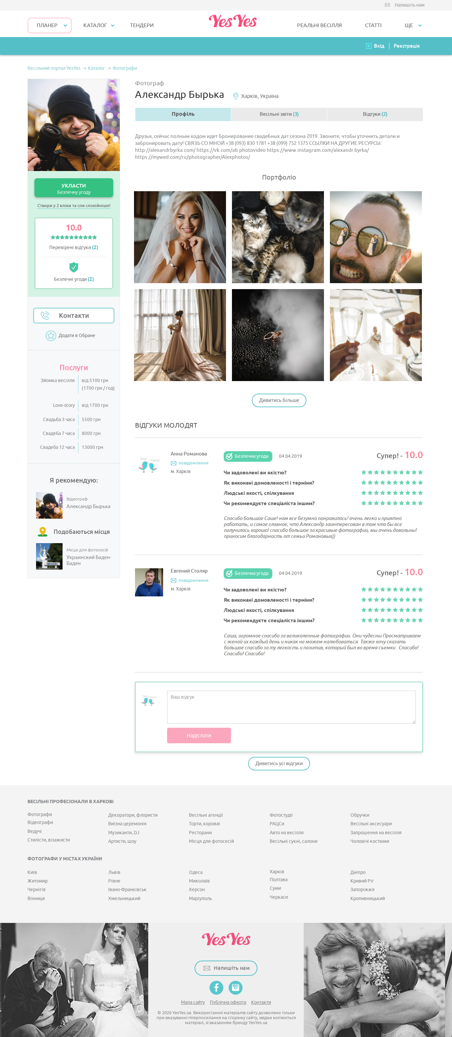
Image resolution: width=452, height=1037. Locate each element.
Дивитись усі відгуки (279, 763)
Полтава (279, 880)
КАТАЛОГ (95, 25)
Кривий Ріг (362, 881)
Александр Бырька (89, 507)
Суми (275, 888)
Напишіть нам (410, 5)
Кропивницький (367, 898)
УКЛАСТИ (74, 188)
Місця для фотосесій (211, 841)
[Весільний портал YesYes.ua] (232, 24)
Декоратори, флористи (133, 815)
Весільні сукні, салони (293, 841)
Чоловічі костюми (369, 841)
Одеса (196, 872)
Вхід (379, 46)
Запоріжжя (362, 889)
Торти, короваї (204, 824)
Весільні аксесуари (371, 824)
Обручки (359, 815)
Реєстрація (407, 46)
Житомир (37, 881)
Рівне (114, 881)
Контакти (74, 315)
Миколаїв (199, 881)
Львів (114, 872)
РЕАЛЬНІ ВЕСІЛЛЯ (319, 25)
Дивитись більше (279, 400)
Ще (409, 25)
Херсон (197, 889)
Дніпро (358, 872)
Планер (47, 25)
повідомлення (193, 463)
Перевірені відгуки (73, 247)
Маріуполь (200, 898)
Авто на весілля (287, 833)
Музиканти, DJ (123, 833)
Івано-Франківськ (127, 889)
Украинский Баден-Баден (89, 561)
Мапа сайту (193, 1002)
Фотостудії (281, 815)
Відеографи (40, 822)
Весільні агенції (206, 815)
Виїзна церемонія (127, 824)
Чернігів (36, 889)
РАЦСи (277, 824)
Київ (32, 872)
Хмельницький (124, 898)
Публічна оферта (228, 1002)
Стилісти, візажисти (48, 840)
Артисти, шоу (122, 841)
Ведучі (34, 831)
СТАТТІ (373, 25)
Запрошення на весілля (376, 833)
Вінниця (36, 898)
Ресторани (200, 833)
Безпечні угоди (74, 279)
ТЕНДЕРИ (142, 25)
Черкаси (279, 897)
